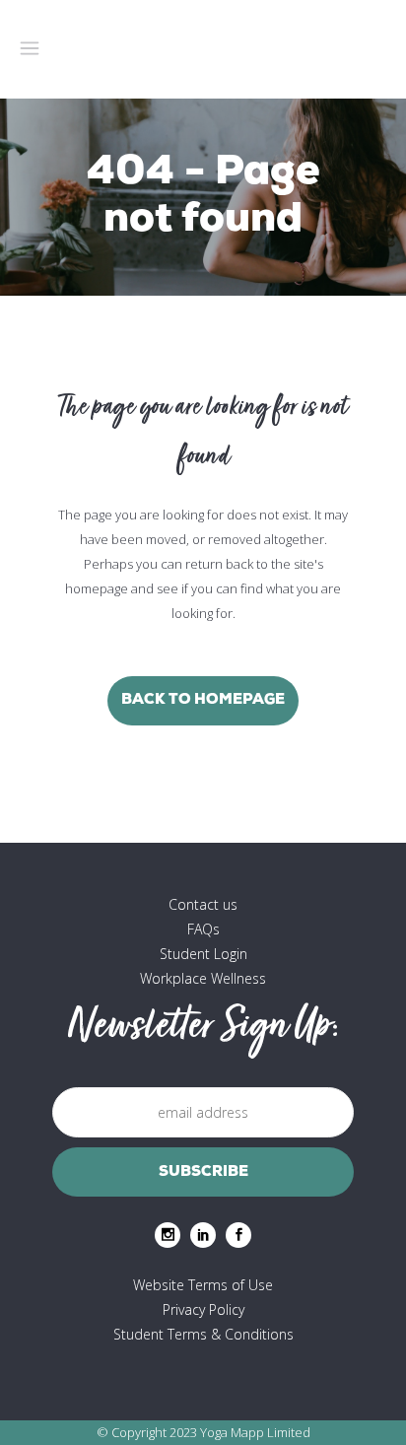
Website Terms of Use (203, 1284)
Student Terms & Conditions (203, 1334)
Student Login (203, 953)
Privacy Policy (203, 1309)
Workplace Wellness (203, 978)
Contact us (203, 904)
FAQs (203, 929)
